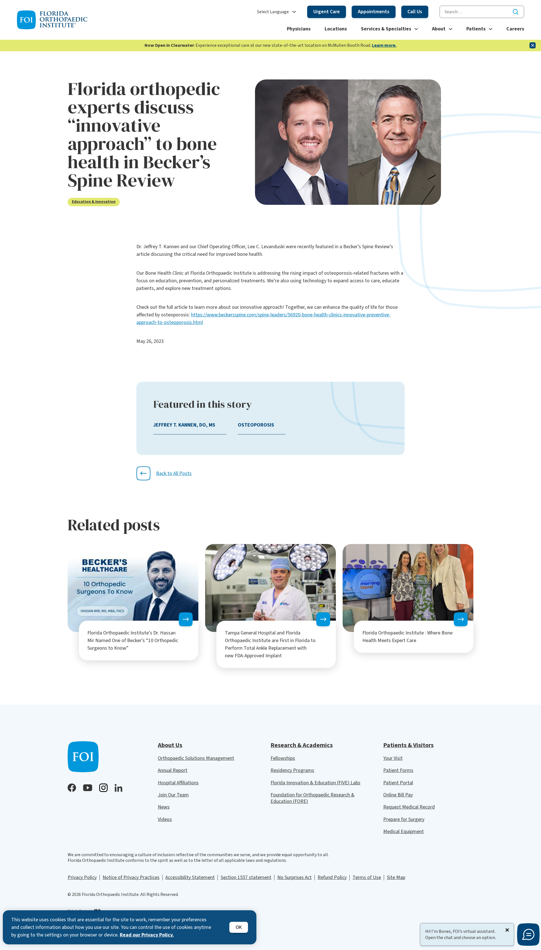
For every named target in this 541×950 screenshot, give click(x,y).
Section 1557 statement (246, 877)
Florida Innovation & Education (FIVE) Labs (315, 782)
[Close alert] (532, 45)
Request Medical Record (409, 807)
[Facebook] (72, 787)
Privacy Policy (82, 877)
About (438, 28)
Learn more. (384, 45)
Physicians (299, 28)
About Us (170, 745)
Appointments (373, 11)
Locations (336, 28)
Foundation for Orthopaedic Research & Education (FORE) (312, 798)
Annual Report (172, 770)
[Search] (515, 12)
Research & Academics (301, 745)
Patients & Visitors (408, 745)
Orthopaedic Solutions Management (196, 758)
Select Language (273, 12)
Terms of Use (366, 877)
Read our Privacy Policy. (147, 934)
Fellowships (282, 758)
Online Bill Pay (398, 794)
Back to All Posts (174, 473)
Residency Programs (292, 770)
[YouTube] (87, 787)
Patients (475, 28)
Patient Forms (398, 770)
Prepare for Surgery (403, 819)
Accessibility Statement (190, 877)
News (164, 807)
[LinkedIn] (118, 788)
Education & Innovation (94, 202)
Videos (165, 819)
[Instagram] (103, 787)
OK (239, 927)
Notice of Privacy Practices (131, 877)
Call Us (414, 11)
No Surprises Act (294, 877)
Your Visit (393, 758)
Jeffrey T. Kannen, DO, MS (184, 425)
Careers (515, 28)
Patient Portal (398, 782)
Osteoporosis (256, 425)
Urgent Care (326, 11)
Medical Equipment (403, 831)
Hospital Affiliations (178, 782)
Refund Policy (332, 877)
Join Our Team (173, 794)
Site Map (396, 877)
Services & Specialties (386, 28)
